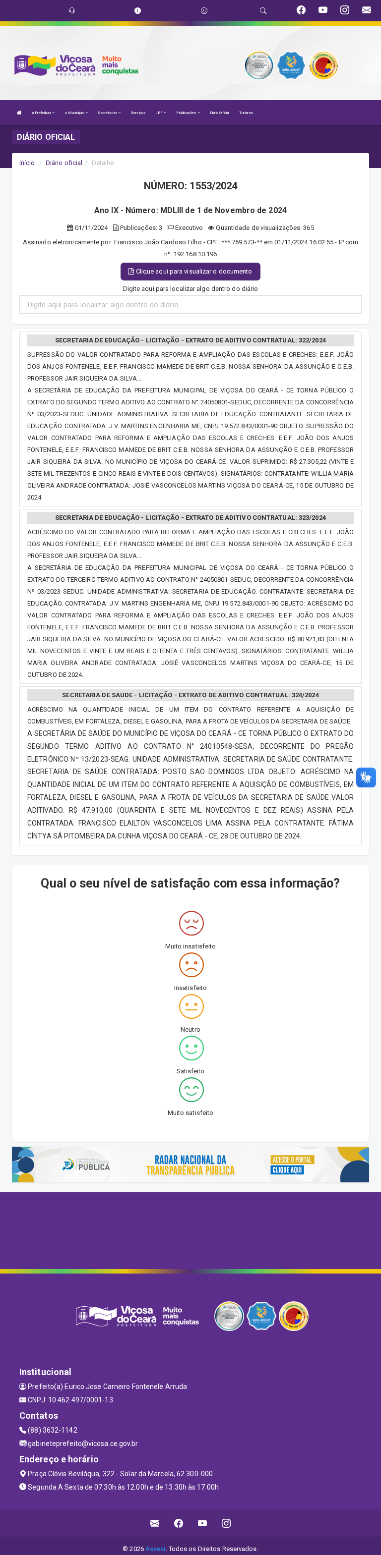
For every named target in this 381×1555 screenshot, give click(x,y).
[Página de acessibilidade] (204, 10)
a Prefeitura (42, 113)
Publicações (186, 113)
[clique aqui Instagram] (226, 1523)
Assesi (155, 1549)
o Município (75, 113)
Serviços (137, 113)
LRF (159, 113)
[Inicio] (19, 112)
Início (27, 163)
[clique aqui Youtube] (202, 1523)
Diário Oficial (219, 113)
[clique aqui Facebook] (179, 1523)
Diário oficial (64, 163)
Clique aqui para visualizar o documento (193, 271)
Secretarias (108, 113)
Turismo (246, 113)
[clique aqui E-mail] (155, 1523)
